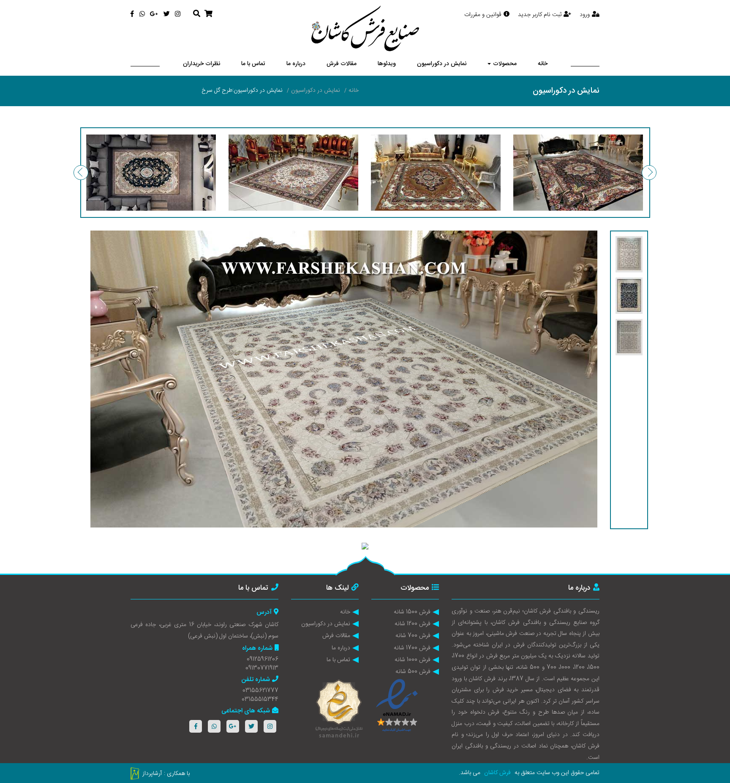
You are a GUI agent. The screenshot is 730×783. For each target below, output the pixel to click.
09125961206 (262, 659)
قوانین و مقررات (482, 15)
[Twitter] (166, 14)
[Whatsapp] (142, 14)
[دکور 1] (578, 173)
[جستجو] (196, 14)
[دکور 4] (151, 173)
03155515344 (260, 700)
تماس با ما (253, 64)
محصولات (505, 64)
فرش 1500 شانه (412, 612)
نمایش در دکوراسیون (441, 64)
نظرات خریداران (201, 64)
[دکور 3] (293, 173)
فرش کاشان (497, 773)
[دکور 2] (436, 173)
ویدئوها (387, 64)
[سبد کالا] (208, 14)
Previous (81, 172)
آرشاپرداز (152, 774)
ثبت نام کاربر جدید (539, 15)
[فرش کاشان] (365, 28)
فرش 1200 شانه (412, 624)
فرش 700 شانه (412, 636)
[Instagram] (177, 14)
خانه (543, 64)
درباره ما (295, 64)
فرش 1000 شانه (412, 660)
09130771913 (261, 668)
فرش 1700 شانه (412, 648)
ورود (585, 15)
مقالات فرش (342, 64)
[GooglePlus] (154, 14)
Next (649, 172)
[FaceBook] (132, 14)
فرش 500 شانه (412, 672)
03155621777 (260, 691)
